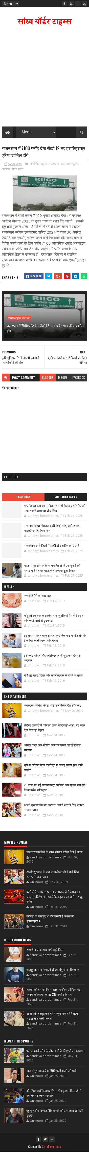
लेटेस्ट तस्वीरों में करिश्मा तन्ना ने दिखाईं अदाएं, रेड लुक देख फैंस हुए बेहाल (54, 727)
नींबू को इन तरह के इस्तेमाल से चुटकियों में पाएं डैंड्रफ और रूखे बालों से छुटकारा (53, 618)
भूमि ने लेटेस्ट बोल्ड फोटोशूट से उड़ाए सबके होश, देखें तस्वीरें (53, 767)
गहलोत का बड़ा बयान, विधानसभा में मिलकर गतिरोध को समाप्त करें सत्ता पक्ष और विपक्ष (54, 508)
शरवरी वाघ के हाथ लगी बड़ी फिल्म (45, 949)
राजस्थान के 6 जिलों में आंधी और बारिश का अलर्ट (51, 545)
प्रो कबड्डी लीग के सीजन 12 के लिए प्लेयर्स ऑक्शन (55, 1050)
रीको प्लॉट (17, 169)
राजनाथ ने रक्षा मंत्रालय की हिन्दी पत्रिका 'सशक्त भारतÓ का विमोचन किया (51, 528)
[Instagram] (78, 3)
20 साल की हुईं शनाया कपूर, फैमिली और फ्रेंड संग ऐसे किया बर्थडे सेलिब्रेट (54, 787)
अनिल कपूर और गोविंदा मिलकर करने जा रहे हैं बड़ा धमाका (52, 747)
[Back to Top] (52, 1139)
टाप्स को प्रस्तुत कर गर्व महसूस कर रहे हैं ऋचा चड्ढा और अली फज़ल (52, 1016)
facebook (78, 377)
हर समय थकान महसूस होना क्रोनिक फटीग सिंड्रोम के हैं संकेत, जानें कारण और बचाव (55, 638)
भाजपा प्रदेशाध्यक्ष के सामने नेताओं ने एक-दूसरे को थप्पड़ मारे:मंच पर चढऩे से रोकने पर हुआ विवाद (52, 568)
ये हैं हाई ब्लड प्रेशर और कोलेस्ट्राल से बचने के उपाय (53, 675)
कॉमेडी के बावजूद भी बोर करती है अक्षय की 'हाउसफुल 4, (50, 918)
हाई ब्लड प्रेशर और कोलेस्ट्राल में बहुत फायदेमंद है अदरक (52, 658)
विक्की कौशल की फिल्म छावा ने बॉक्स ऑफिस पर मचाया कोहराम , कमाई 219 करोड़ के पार (53, 992)
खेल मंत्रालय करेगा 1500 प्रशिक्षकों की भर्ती (51, 1070)
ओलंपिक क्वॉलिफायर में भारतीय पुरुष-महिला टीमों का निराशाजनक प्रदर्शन (53, 1093)
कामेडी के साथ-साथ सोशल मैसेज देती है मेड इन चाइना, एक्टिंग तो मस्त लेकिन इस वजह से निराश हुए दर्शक (54, 896)
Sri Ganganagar (65, 497)
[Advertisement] (44, 77)
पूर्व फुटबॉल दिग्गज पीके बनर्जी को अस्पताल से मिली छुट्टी (54, 1113)
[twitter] (45, 1139)
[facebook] (64, 3)
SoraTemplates (51, 1146)
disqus (62, 377)
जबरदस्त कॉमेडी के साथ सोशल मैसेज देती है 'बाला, (52, 705)
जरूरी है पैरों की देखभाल (37, 595)
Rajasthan (23, 497)
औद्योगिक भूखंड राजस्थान (44, 164)
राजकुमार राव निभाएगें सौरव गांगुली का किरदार (52, 969)
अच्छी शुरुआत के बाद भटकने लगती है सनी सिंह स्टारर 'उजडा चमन (54, 807)
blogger (47, 377)
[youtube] (71, 3)
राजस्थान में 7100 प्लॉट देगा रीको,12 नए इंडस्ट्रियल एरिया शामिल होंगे (45, 328)
